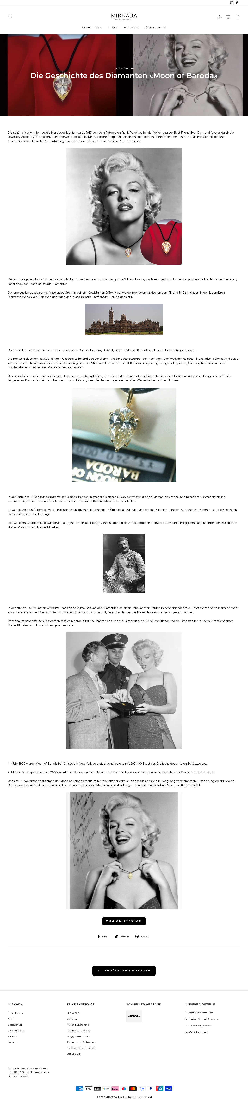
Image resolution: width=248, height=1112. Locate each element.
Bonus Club (73, 1053)
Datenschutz (15, 1024)
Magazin (128, 68)
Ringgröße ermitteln (78, 1036)
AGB (10, 1018)
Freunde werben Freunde (81, 1047)
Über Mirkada (15, 1013)
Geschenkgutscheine (78, 1030)
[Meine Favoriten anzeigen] (228, 17)
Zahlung (72, 1018)
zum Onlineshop (124, 921)
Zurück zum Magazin (126, 970)
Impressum (14, 1042)
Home (117, 68)
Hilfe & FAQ (73, 1013)
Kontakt (12, 1036)
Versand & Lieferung (78, 1024)
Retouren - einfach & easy (81, 1042)
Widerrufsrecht (16, 1030)
